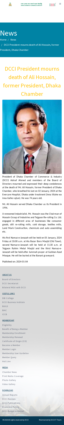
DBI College (8, 298)
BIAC (4, 310)
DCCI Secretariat (10, 283)
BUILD (5, 306)
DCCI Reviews (9, 399)
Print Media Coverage (12, 376)
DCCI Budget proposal (13, 411)
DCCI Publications (11, 403)
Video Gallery (8, 384)
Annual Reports (9, 395)
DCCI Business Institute (13, 302)
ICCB (4, 314)
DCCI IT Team (56, 420)
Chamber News (9, 372)
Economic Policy (10, 407)
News (13, 39)
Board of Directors (11, 279)
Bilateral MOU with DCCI (14, 287)
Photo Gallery (9, 380)
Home (3, 39)
